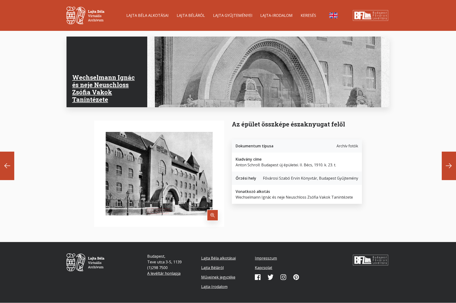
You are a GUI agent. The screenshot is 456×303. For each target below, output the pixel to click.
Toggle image (212, 215)
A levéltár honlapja (163, 273)
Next (449, 166)
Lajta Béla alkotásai (147, 15)
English (333, 15)
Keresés (308, 15)
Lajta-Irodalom (276, 15)
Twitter (270, 277)
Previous (7, 166)
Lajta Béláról (191, 15)
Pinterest (296, 277)
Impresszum (266, 258)
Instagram (283, 277)
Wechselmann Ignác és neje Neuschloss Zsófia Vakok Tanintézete (103, 88)
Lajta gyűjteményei (232, 15)
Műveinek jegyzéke (218, 277)
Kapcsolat (263, 267)
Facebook (258, 277)
